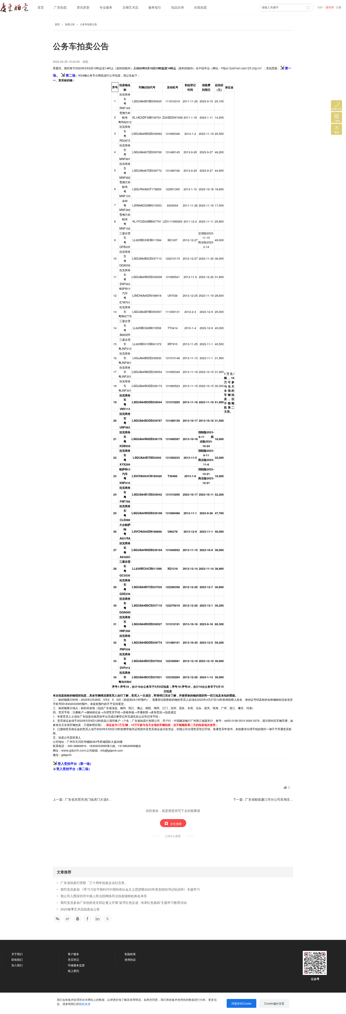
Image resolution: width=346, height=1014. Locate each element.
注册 (338, 7)
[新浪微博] (67, 918)
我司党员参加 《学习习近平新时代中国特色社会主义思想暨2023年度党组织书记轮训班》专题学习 (130, 889)
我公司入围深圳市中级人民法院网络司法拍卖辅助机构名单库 (103, 896)
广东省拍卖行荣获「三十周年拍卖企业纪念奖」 (94, 882)
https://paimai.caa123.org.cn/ (241, 68)
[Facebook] (87, 918)
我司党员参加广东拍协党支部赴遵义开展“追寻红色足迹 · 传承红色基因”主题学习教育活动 (123, 902)
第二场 (70, 75)
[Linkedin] (97, 918)
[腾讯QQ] (77, 918)
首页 (40, 7)
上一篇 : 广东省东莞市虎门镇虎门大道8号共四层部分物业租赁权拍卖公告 (104, 799)
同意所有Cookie (241, 1003)
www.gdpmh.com (73, 750)
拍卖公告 (70, 24)
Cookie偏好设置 (274, 1003)
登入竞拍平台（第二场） (74, 768)
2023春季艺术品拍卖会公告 (80, 909)
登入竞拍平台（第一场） (75, 763)
